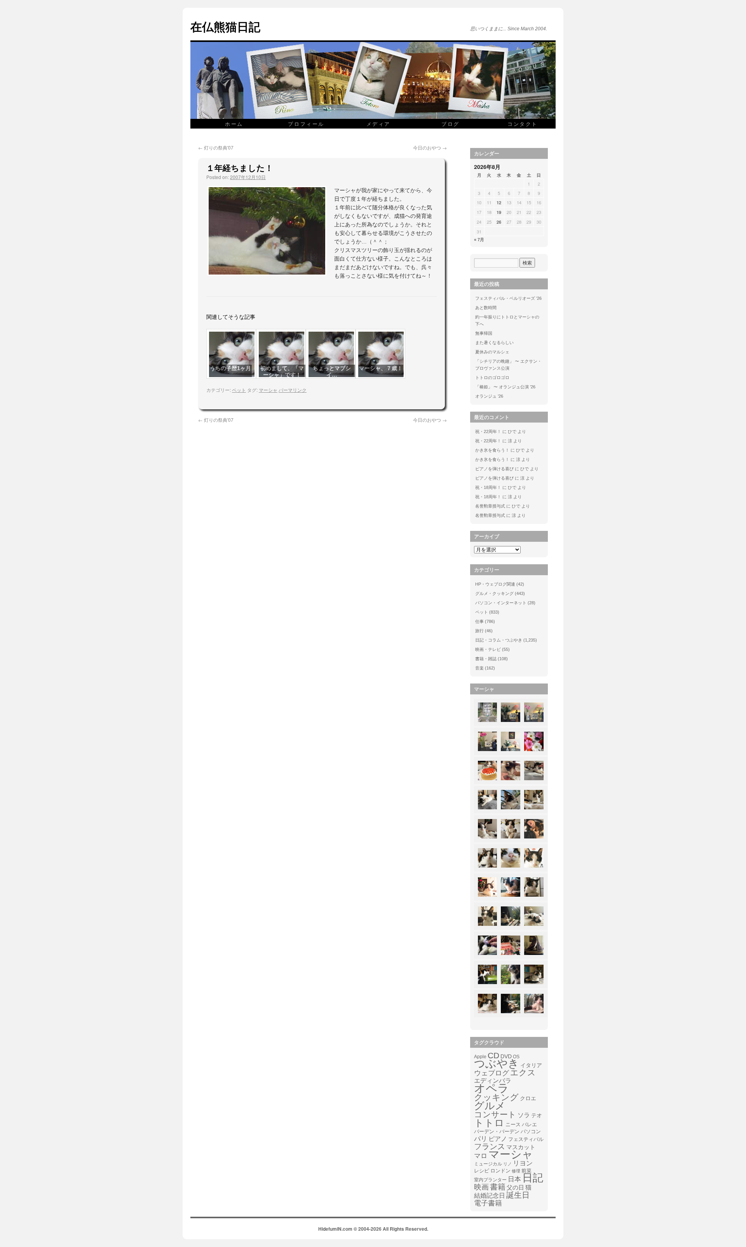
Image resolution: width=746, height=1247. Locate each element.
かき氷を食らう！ (492, 450)
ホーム (234, 123)
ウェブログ (491, 1073)
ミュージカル (488, 1164)
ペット (239, 389)
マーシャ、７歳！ (381, 368)
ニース (513, 1124)
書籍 (497, 1186)
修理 (516, 1171)
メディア (378, 123)
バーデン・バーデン (496, 1131)
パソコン (531, 1131)
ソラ (524, 1115)
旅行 (479, 630)
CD (493, 1055)
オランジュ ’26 (489, 396)
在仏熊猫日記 (225, 26)
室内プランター (490, 1179)
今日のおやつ (430, 147)
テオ (536, 1115)
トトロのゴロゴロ (492, 377)
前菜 (526, 1171)
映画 (481, 1187)
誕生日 (518, 1194)
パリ (480, 1139)
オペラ (491, 1088)
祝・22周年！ (488, 431)
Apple (480, 1056)
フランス (489, 1146)
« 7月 (479, 239)
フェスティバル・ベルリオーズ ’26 (508, 298)
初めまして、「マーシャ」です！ (282, 371)
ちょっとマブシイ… (332, 371)
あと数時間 (486, 307)
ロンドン (500, 1171)
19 (499, 212)
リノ (507, 1164)
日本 (514, 1179)
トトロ (489, 1122)
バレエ (529, 1124)
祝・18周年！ (488, 487)
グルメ (489, 1105)
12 (499, 202)
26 (499, 222)
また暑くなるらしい (494, 342)
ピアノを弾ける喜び (494, 468)
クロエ (528, 1098)
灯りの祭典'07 (216, 147)
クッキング (496, 1097)
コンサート (495, 1114)
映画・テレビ (488, 649)
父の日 (515, 1187)
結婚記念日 (489, 1195)
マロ (480, 1156)
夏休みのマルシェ (492, 352)
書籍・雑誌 (486, 658)
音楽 (479, 668)
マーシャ (268, 389)
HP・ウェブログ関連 (495, 584)
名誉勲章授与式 (490, 506)
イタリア (531, 1065)
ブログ (450, 123)
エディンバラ (492, 1080)
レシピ (481, 1171)
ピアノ (497, 1138)
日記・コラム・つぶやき (498, 640)
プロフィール (306, 123)
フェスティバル (526, 1139)
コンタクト (522, 123)
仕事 (479, 621)
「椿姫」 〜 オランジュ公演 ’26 (505, 386)
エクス (523, 1072)
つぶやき (496, 1063)
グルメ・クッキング (494, 593)
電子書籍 (488, 1203)
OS (516, 1056)
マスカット (520, 1147)
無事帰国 (483, 333)
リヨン (523, 1163)
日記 (532, 1177)
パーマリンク (293, 389)
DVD (506, 1056)
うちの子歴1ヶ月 (230, 368)
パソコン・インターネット (500, 602)
